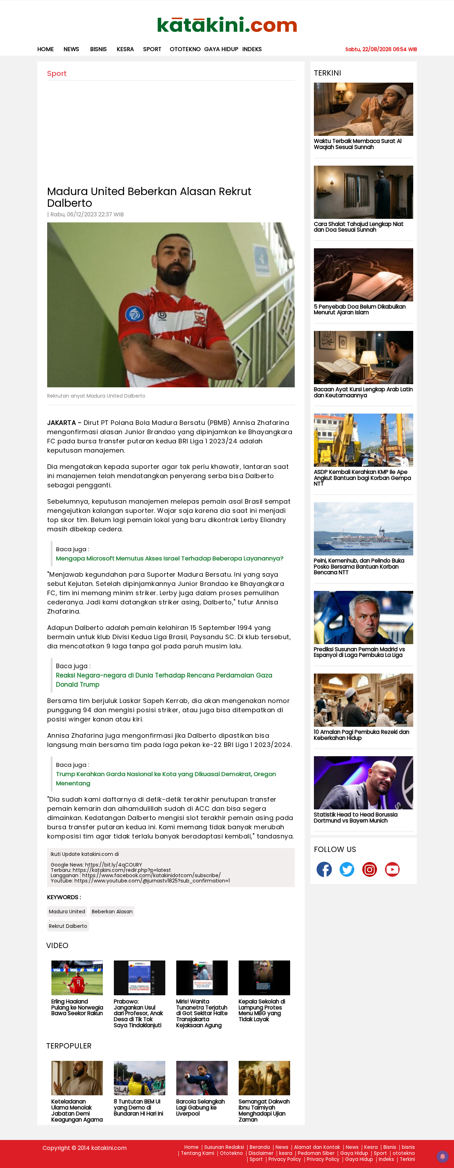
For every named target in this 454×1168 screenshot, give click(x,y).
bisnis (98, 49)
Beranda (260, 1147)
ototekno (185, 49)
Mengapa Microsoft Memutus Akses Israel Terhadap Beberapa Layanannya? (169, 558)
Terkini (407, 1159)
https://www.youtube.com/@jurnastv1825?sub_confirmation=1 (152, 880)
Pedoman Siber (316, 1153)
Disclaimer (261, 1153)
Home (45, 49)
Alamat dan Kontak (317, 1147)
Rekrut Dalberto (68, 926)
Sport (152, 49)
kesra (125, 49)
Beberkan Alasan (112, 911)
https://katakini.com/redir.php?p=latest (122, 870)
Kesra (371, 1147)
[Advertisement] (171, 130)
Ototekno (231, 1153)
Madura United (67, 911)
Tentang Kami (197, 1153)
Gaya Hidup (221, 49)
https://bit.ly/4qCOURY (113, 864)
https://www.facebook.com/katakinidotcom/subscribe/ (151, 875)
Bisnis (389, 1147)
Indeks (252, 49)
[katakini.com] (227, 24)
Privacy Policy (284, 1159)
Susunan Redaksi (224, 1147)
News (71, 49)
